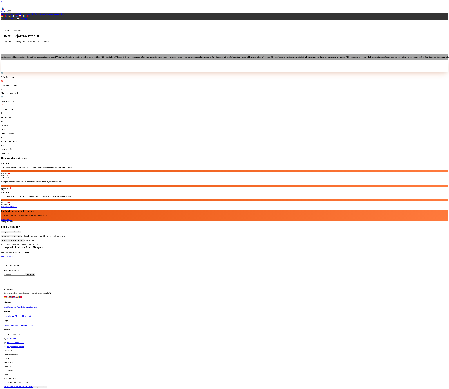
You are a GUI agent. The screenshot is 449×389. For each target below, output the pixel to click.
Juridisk (6, 325)
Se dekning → (6, 220)
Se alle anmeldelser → (9, 207)
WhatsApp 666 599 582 (15, 343)
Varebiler (17, 6)
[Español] (5, 298)
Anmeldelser (59, 6)
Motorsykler (9, 6)
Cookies (21, 325)
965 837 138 (11, 339)
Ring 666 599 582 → (9, 256)
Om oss (37, 6)
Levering (31, 6)
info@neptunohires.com (15, 347)
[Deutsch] (9, 298)
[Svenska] (19, 298)
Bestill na (4, 12)
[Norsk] (21, 298)
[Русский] (16, 298)
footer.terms (28, 325)
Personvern (13, 325)
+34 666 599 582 (8, 19)
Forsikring (24, 6)
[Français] (12, 298)
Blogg (42, 6)
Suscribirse (30, 274)
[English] (7, 298)
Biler (3, 6)
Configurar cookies (39, 387)
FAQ (46, 6)
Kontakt (51, 6)
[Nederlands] (14, 298)
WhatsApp (21, 19)
